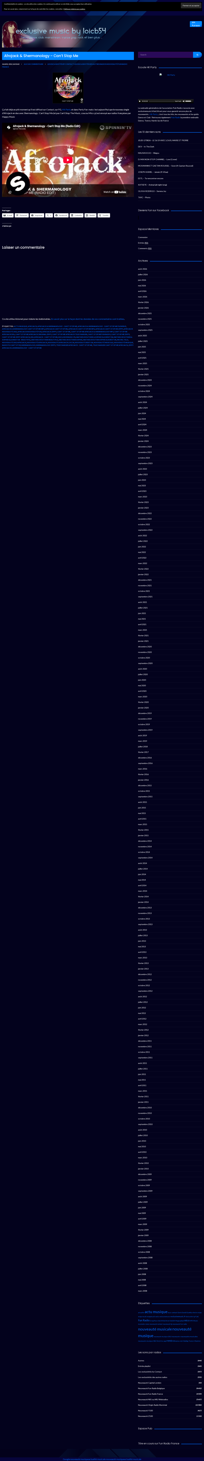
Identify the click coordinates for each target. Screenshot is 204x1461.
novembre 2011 (145, 1046)
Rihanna (176, 1341)
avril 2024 (142, 424)
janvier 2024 (143, 441)
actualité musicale (97, 1459)
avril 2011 (142, 1085)
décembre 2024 (145, 380)
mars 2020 (142, 696)
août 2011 (142, 1063)
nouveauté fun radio (180, 1324)
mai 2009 (142, 1213)
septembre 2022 (145, 530)
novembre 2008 (145, 1246)
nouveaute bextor (84, 342)
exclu (157, 1316)
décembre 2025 (145, 313)
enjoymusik (151, 1316)
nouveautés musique (145, 1341)
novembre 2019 (145, 719)
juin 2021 (142, 613)
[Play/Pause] (140, 101)
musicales (141, 1324)
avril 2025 (142, 358)
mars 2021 (142, 630)
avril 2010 (142, 1152)
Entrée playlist (144, 1366)
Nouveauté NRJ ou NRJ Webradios (153, 1399)
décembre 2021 (145, 580)
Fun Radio (144, 1320)
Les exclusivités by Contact (60, 64)
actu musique (20, 326)
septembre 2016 (145, 763)
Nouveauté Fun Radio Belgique (151, 1388)
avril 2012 (142, 1019)
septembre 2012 (145, 991)
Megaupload (179, 1321)
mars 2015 (142, 824)
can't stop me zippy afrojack (16, 337)
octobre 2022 (144, 524)
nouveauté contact (156, 1324)
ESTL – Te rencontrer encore (150, 178)
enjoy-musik (142, 1316)
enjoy (200, 1312)
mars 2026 (142, 296)
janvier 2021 (143, 641)
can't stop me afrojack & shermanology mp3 (92, 332)
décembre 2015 (145, 785)
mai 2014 (142, 880)
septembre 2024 (145, 396)
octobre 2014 (144, 852)
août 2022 (142, 535)
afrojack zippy (49, 332)
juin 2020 (142, 680)
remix (170, 1340)
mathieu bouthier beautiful (44, 340)
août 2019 (142, 735)
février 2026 (143, 302)
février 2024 (143, 435)
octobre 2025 (144, 324)
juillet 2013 (143, 935)
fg (194, 1316)
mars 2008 (142, 1291)
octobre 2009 (144, 1185)
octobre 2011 (144, 1052)
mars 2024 (142, 430)
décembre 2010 (145, 1107)
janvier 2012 (143, 1035)
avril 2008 (142, 1285)
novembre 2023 (145, 452)
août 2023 (142, 469)
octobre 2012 (144, 985)
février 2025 (143, 369)
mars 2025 (142, 363)
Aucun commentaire (33, 64)
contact (174, 1312)
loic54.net (166, 1321)
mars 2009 (142, 1224)
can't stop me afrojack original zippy (33, 334)
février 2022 (143, 569)
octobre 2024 (144, 391)
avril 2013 (142, 952)
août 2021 (142, 602)
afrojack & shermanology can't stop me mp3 (23, 329)
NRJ (154, 1341)
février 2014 (143, 896)
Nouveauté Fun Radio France (150, 1394)
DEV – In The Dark (146, 146)
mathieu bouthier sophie (70, 340)
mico (186, 1320)
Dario (179, 1312)
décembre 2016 (145, 757)
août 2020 (142, 669)
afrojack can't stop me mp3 (81, 329)
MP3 (191, 1321)
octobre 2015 (144, 791)
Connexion (143, 237)
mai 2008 (142, 1280)
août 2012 (142, 996)
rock (181, 1341)
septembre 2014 (145, 857)
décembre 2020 (145, 646)
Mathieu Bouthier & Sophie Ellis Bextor (94, 337)
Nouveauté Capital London (149, 1383)
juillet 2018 (143, 746)
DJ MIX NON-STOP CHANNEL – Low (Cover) (157, 159)
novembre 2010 (145, 1113)
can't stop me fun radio (99, 334)
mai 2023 (142, 485)
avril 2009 (142, 1218)
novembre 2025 (145, 319)
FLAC (197, 1316)
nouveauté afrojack (37, 342)
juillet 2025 (143, 341)
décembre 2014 (145, 841)
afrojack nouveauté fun (30, 332)
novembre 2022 (145, 519)
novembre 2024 (145, 385)
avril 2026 (142, 291)
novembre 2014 (145, 846)
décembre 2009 (145, 1174)
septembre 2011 (145, 1057)
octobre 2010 (144, 1118)
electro (194, 1312)
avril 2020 (142, 691)
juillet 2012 (143, 1002)
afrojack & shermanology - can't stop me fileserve (102, 326)
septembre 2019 (145, 730)
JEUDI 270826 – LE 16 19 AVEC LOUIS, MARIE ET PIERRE (163, 140)
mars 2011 (142, 1091)
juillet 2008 (143, 1268)
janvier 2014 (143, 902)
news (147, 1324)
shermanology (28, 345)
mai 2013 (142, 946)
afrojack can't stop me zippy (109, 329)
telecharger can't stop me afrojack (110, 345)
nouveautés (176, 1336)
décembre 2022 (145, 513)
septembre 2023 (145, 463)
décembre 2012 (145, 974)
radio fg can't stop (11, 345)
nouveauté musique (123, 342)
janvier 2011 (143, 1102)
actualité (141, 1312)
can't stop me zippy (120, 334)
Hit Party (66, 109)
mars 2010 (142, 1157)
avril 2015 (142, 819)
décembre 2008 (145, 1241)
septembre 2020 (145, 663)
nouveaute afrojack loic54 (61, 342)
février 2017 (143, 752)
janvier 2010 (143, 1168)
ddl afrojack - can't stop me (44, 337)
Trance (191, 1341)
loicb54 (172, 1321)
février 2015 (143, 830)
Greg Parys (154, 1321)
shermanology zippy (46, 345)
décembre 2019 (145, 713)
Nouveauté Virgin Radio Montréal (152, 1405)
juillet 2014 (143, 869)
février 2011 (143, 1096)
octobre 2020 (144, 657)
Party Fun (160, 1341)
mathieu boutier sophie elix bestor (99, 340)
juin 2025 (142, 346)
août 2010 (142, 1130)
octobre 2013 (144, 919)
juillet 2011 (143, 1068)
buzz (169, 1312)
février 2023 (143, 502)
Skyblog (185, 1341)
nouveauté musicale (103, 342)
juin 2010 (142, 1141)
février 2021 (143, 635)
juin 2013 (142, 941)
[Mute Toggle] (184, 101)
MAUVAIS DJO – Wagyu (148, 153)
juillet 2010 (143, 1135)
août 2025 (142, 335)
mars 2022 (142, 563)
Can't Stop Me (63, 332)
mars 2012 (142, 1024)
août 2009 (142, 1196)
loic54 (160, 1321)
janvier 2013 (143, 969)
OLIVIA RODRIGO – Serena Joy (152, 191)
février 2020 (143, 702)
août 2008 (142, 1263)
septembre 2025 (145, 330)
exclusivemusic (164, 1316)
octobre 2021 (144, 591)
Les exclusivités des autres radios (90, 64)
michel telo (122, 340)
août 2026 (142, 269)
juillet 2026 (143, 274)
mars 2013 (142, 957)
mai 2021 (142, 619)
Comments (145, 248)
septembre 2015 (145, 796)
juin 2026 (142, 280)
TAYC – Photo (144, 197)
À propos (196, 25)
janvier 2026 (143, 308)
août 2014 (142, 863)
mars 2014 (142, 891)
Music (195, 1321)
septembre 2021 (145, 596)
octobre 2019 (144, 724)
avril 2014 (142, 885)
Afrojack (32, 326)
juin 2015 (142, 807)
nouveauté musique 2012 (162, 1336)
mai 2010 (142, 1146)
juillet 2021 (143, 608)
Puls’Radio (175, 117)
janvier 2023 (143, 508)
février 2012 (143, 1030)
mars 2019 (142, 741)
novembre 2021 (145, 585)
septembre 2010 (145, 1124)
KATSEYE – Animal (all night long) (152, 185)
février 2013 (143, 963)
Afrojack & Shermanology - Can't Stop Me (57, 326)
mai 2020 (142, 685)
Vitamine (197, 1341)
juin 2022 (142, 546)
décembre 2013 (145, 907)
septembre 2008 (145, 1257)
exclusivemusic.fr (66, 337)
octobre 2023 (144, 458)
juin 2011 (142, 1074)
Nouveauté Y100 (145, 1410)
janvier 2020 (143, 707)
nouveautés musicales (189, 1336)
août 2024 (142, 402)
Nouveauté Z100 (145, 1416)
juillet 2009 (143, 1202)
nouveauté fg (167, 1324)
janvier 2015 (143, 835)
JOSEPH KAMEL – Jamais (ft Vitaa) (153, 172)
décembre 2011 (145, 1041)
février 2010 (143, 1163)
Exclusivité (189, 1316)
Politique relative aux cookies (74, 9)
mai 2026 (142, 285)
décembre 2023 (145, 446)
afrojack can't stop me (56, 329)
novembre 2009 (145, 1180)
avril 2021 (142, 624)
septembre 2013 (145, 924)
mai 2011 (142, 1080)
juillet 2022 (143, 541)
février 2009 (143, 1230)
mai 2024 (142, 419)
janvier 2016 (143, 780)
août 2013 (142, 930)
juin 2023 (142, 480)
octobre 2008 (144, 1252)
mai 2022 (142, 552)
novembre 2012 (145, 980)
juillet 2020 (143, 674)
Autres (141, 1360)
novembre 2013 (145, 913)
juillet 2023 (143, 474)
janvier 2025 (143, 374)
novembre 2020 (145, 652)
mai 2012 (142, 1013)
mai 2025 (142, 352)
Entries (143, 243)
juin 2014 (142, 874)
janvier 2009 (143, 1235)
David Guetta (187, 1312)
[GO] (197, 55)
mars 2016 (142, 769)
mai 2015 (142, 813)
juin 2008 (142, 1274)
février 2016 (143, 774)
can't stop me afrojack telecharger (69, 334)
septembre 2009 (145, 1191)
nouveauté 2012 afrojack (14, 342)
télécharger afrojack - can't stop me (74, 345)
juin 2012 (142, 1007)
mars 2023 (142, 496)
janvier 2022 (143, 574)
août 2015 (142, 802)
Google (66, 1459)
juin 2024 (142, 413)
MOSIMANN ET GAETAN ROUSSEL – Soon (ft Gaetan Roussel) (165, 166)
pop (165, 1341)
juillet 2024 (143, 408)
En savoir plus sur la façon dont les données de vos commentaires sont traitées (87, 319)
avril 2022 (142, 558)
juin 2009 (142, 1207)
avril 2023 (142, 491)
